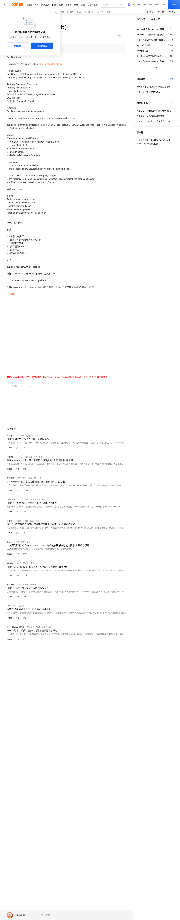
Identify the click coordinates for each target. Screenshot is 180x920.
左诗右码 (10, 584)
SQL (29, 386)
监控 (32, 520)
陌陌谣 (9, 520)
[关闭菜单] (4, 4)
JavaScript (19, 435)
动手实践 (60, 12)
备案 (150, 4)
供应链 (20, 584)
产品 (37, 4)
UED (28, 605)
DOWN (10, 294)
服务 (83, 4)
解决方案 (45, 4)
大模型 (29, 4)
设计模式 (30, 627)
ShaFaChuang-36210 (15, 627)
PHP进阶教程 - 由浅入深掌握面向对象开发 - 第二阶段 (155, 86)
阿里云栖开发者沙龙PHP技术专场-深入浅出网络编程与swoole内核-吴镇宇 (155, 110)
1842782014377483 (14, 499)
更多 (171, 78)
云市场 (68, 4)
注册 (163, 4)
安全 (28, 542)
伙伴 (76, 4)
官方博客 (70, 12)
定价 (61, 4)
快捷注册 (18, 45)
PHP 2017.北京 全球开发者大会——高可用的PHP (155, 121)
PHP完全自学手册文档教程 (148, 91)
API (37, 435)
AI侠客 (9, 435)
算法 (37, 520)
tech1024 (10, 456)
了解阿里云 (93, 4)
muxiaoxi (10, 563)
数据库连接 (46, 627)
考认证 (78, 12)
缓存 (30, 478)
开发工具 (40, 499)
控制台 (156, 4)
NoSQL (29, 456)
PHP (22, 386)
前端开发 (29, 435)
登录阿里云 (42, 45)
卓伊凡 (9, 542)
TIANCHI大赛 (89, 12)
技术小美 (20, 915)
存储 (26, 520)
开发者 (26, 563)
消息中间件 (21, 478)
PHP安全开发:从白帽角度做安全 (151, 116)
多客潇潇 (10, 478)
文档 (144, 4)
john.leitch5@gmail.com (51, 64)
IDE (27, 499)
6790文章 (45, 915)
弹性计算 (37, 478)
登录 (174, 4)
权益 (54, 4)
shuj (8, 605)
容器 (32, 563)
